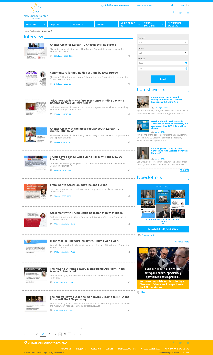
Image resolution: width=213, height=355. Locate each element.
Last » (81, 329)
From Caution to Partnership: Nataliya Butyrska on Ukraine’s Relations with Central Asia (166, 99)
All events (184, 170)
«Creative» (184, 353)
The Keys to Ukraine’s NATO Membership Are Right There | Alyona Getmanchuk (88, 270)
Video (143, 250)
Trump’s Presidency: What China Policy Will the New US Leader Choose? (86, 158)
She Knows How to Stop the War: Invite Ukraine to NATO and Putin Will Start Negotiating (89, 298)
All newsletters (182, 241)
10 (65, 334)
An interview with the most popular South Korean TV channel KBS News (84, 129)
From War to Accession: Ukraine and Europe (78, 185)
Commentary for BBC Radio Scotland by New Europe (84, 72)
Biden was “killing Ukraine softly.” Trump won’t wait (84, 241)
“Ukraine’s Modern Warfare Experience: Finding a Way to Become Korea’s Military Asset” (87, 101)
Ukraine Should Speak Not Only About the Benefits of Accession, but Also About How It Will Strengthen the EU (169, 125)
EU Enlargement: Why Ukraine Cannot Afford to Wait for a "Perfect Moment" (169, 150)
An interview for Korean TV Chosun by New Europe (83, 44)
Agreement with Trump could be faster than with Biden (86, 213)
